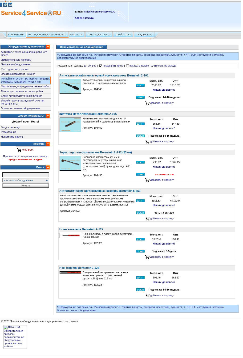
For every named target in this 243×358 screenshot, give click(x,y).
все (94, 65)
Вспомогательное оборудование (20, 108)
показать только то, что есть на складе (153, 65)
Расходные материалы (14, 69)
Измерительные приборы (16, 59)
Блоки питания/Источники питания (21, 95)
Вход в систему (10, 127)
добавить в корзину (162, 102)
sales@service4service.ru (99, 11)
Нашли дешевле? (164, 89)
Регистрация (8, 132)
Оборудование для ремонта (75, 54)
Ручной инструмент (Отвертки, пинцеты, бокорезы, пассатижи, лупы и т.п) (25, 80)
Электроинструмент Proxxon (18, 73)
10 (85, 65)
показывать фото (113, 65)
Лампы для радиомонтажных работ (22, 91)
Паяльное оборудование (15, 64)
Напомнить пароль (12, 136)
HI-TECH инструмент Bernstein (204, 54)
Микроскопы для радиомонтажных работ (25, 86)
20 (89, 65)
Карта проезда (84, 17)
